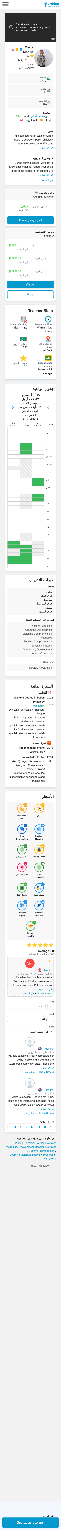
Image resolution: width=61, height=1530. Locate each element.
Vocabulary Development (19, 1147)
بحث (51, 1001)
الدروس (43, 100)
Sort (51, 1026)
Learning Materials (20, 1154)
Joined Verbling (18, 324)
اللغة (51, 1014)
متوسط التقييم (20, 363)
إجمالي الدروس (20, 344)
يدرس (43, 76)
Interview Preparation (44, 1154)
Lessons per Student (45, 364)
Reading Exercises (45, 1147)
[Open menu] (5, 4)
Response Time (43, 324)
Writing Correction (25, 1143)
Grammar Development (41, 1150)
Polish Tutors (47, 1166)
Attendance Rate (45, 345)
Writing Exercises (46, 1143)
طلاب (43, 88)
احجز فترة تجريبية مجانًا (30, 1522)
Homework (49, 1158)
